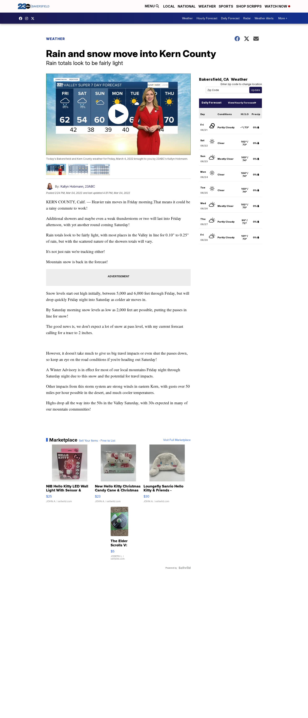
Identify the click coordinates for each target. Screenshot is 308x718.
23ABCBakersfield (21, 18)
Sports (226, 6)
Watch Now (276, 6)
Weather (207, 6)
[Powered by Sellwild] (185, 567)
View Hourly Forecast (241, 102)
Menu (150, 6)
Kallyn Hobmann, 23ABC (77, 186)
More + (282, 18)
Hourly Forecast (207, 18)
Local (169, 6)
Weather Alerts (264, 18)
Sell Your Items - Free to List (97, 440)
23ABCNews (27, 18)
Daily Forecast (230, 18)
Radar (247, 18)
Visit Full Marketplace (177, 439)
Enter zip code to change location (241, 84)
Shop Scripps (249, 6)
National (186, 6)
